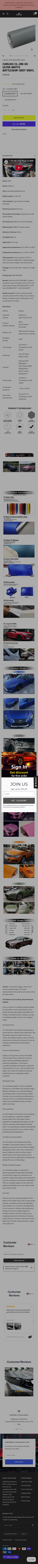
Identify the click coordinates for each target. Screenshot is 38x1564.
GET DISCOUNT (19, 800)
